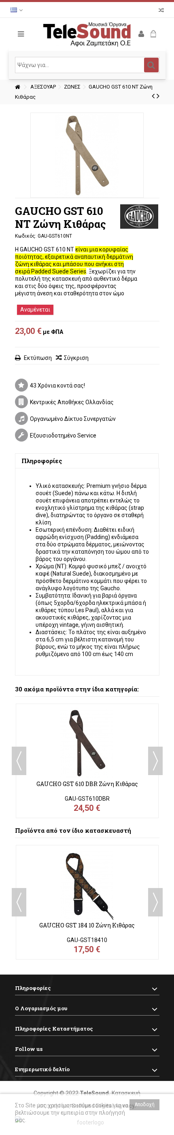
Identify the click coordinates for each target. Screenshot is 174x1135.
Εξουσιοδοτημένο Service (63, 435)
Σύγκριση (76, 358)
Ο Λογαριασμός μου (41, 1008)
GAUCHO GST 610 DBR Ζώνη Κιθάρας (87, 784)
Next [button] (155, 761)
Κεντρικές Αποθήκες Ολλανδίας (72, 402)
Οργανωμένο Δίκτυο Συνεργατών (73, 419)
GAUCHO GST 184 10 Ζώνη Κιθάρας (87, 925)
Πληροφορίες (41, 461)
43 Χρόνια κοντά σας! (57, 385)
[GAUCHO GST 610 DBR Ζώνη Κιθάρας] (87, 743)
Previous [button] (19, 761)
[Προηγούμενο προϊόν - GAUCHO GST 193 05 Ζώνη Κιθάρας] (153, 96)
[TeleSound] (87, 34)
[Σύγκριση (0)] (161, 11)
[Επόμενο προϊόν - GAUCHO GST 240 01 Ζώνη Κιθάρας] (158, 96)
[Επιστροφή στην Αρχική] (17, 87)
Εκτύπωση (37, 358)
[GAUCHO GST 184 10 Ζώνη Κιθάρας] (87, 884)
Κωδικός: (25, 236)
